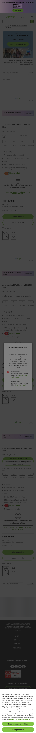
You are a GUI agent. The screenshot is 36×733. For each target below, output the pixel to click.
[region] (18, 711)
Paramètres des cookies (18, 724)
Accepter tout (18, 730)
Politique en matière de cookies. (20, 719)
